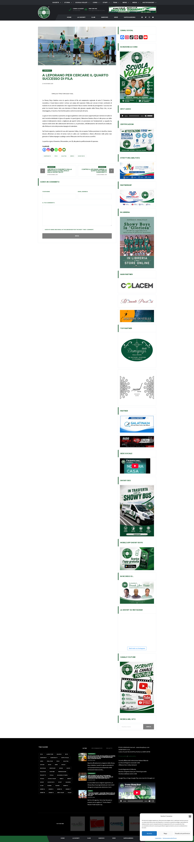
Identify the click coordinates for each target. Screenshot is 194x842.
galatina (63, 156)
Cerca (148, 726)
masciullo (43, 768)
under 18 (42, 792)
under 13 (65, 785)
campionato (47, 156)
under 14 (42, 789)
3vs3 (41, 754)
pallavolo (43, 771)
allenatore (49, 754)
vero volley (60, 792)
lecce (49, 764)
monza (61, 768)
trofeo (57, 785)
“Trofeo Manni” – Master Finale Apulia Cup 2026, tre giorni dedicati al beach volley (101, 794)
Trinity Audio (62, 93)
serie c (62, 778)
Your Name (46, 191)
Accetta (149, 833)
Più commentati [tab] (97, 748)
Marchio (104, 17)
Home (69, 17)
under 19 (51, 792)
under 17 (68, 789)
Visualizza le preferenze (182, 833)
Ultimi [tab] (85, 748)
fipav (56, 156)
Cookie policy (132, 756)
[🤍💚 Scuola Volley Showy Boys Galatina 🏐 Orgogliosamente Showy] (131, 622)
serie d (72, 156)
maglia (63, 764)
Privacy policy (123, 756)
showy (42, 782)
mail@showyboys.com (97, 10)
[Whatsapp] (56, 149)
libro (56, 764)
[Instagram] (48, 149)
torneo (49, 785)
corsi (41, 761)
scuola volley (52, 778)
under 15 (50, 789)
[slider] (150, 115)
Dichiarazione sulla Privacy (170, 838)
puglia (51, 775)
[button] (190, 816)
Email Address (83, 191)
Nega (165, 833)
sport (60, 782)
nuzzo (68, 768)
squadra (68, 782)
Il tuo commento (48, 202)
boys (66, 754)
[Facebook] (44, 149)
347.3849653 (76, 10)
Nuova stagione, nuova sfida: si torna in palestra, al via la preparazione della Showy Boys (101, 757)
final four (50, 761)
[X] (52, 149)
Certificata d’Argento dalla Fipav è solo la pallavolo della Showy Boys (59, 170)
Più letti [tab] (109, 748)
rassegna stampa (62, 775)
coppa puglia (65, 757)
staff (41, 785)
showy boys (81, 156)
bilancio (59, 754)
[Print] (60, 149)
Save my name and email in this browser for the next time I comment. (69, 229)
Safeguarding (129, 17)
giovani (42, 764)
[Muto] (146, 116)
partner (52, 771)
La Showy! (81, 17)
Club (93, 17)
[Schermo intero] (153, 801)
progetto (43, 775)
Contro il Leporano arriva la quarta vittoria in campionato (94, 170)
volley (69, 792)
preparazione (62, 771)
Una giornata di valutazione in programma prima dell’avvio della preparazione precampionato (100, 777)
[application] (137, 116)
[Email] (64, 149)
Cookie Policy (158, 838)
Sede (116, 17)
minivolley (52, 768)
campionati (43, 757)
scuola (42, 778)
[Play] (123, 116)
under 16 (59, 789)
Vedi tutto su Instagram (137, 648)
